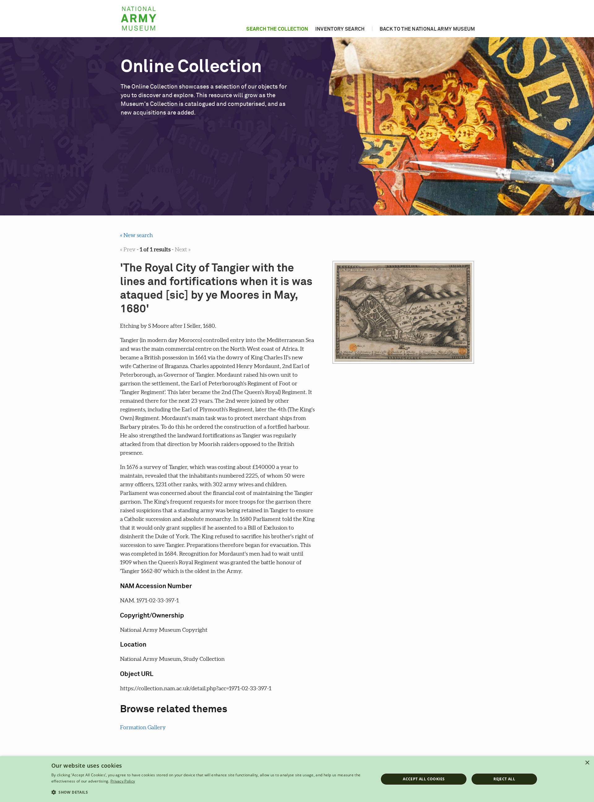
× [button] (587, 763)
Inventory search (340, 29)
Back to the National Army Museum (427, 29)
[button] (210, 792)
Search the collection (277, 29)
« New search (136, 235)
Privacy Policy (122, 781)
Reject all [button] (504, 779)
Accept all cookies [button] (424, 779)
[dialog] (297, 779)
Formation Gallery (143, 727)
